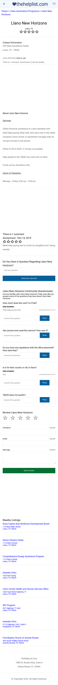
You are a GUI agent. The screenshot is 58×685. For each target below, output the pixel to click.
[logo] (29, 4)
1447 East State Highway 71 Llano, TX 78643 (25, 591)
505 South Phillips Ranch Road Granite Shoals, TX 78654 (21, 640)
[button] (29, 278)
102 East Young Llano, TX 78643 (9, 575)
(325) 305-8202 (14, 58)
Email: (29, 439)
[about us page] (54, 4)
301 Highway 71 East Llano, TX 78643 (12, 607)
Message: (29, 450)
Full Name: (29, 428)
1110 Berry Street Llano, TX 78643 (13, 542)
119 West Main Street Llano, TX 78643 (26, 526)
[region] (29, 89)
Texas (4, 11)
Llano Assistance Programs (24, 11)
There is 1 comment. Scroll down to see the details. (24, 62)
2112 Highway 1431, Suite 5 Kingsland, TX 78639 (14, 624)
